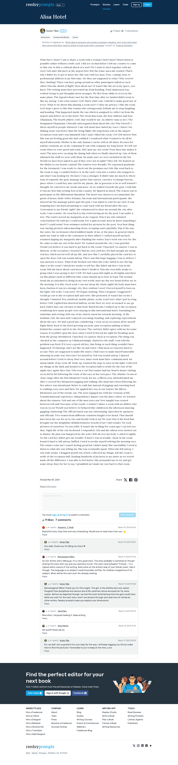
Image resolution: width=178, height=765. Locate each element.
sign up (55, 515)
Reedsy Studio (109, 712)
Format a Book (109, 723)
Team (54, 716)
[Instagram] (138, 745)
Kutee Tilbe (64, 542)
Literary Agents (135, 719)
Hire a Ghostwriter (35, 727)
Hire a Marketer (33, 723)
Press (54, 719)
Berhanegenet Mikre (66, 557)
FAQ (28, 753)
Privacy (42, 753)
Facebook (79, 693)
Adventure (45, 37)
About (54, 712)
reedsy (40, 4)
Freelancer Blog (84, 730)
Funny (75, 37)
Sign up (136, 5)
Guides (80, 716)
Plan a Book (108, 719)
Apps (59, 5)
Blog (79, 712)
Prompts (95, 4)
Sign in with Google (56, 693)
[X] (134, 745)
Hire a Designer (33, 719)
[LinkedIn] (142, 745)
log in (65, 515)
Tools (125, 4)
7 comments (131, 31)
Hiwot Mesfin (63, 626)
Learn (116, 4)
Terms (34, 753)
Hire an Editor (32, 716)
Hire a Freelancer (34, 712)
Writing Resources (111, 727)
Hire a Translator (34, 730)
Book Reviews (134, 712)
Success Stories (59, 727)
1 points (52, 527)
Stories (106, 4)
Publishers (133, 723)
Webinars (81, 727)
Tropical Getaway (124, 45)
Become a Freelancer (61, 723)
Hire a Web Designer (35, 734)
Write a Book (108, 716)
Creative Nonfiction (61, 37)
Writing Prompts (135, 716)
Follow (63, 31)
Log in (147, 5)
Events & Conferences (88, 723)
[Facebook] (146, 745)
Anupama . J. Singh (66, 527)
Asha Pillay (62, 611)
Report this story (48, 486)
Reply (44, 535)
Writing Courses (84, 719)
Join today (33, 693)
